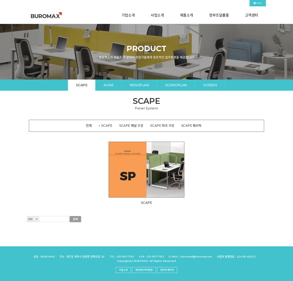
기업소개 (128, 15)
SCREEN (210, 85)
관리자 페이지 (167, 269)
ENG (259, 3)
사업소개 (157, 15)
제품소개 (186, 15)
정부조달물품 (219, 15)
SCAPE (81, 85)
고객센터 (251, 15)
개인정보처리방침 (144, 269)
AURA (108, 85)
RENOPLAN (139, 85)
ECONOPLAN (176, 85)
